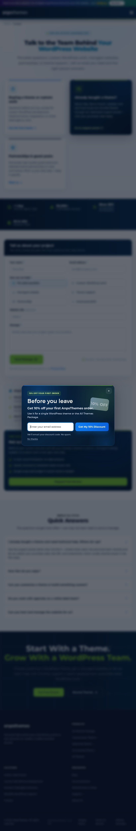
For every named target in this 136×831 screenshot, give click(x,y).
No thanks (32, 439)
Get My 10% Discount (91, 426)
